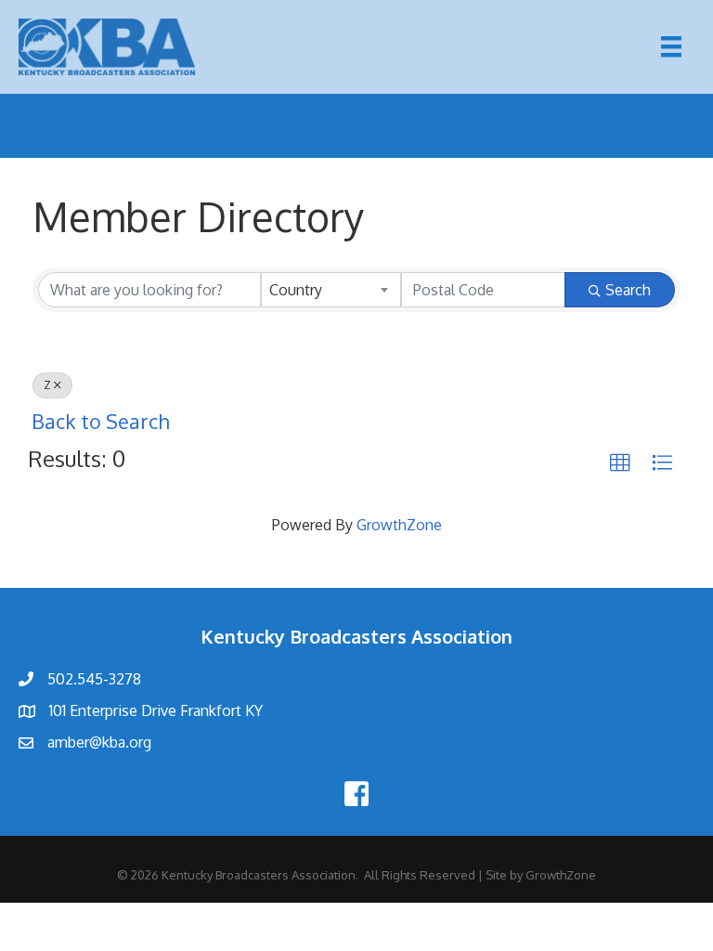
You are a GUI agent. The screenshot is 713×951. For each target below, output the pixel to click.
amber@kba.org (99, 742)
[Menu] (671, 46)
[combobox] (331, 289)
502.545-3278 (94, 679)
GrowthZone (399, 524)
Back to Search (100, 421)
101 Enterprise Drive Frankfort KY (156, 710)
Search (628, 289)
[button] (620, 463)
